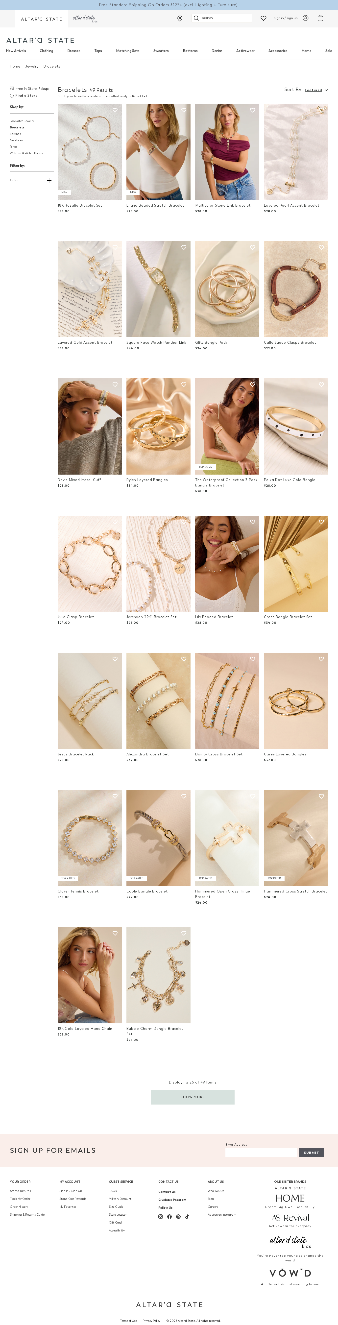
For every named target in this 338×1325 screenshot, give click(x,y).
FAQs (113, 1191)
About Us (216, 1181)
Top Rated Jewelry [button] (22, 121)
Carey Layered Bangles (285, 754)
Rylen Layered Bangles (147, 480)
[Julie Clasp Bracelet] (90, 564)
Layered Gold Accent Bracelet (85, 342)
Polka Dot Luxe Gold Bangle (289, 480)
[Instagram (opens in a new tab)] (161, 1216)
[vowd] (290, 1272)
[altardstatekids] (85, 19)
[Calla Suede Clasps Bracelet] (296, 289)
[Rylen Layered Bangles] (158, 426)
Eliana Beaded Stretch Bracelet (155, 205)
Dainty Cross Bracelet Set (219, 754)
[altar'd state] (40, 40)
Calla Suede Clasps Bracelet (290, 342)
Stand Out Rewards (72, 1199)
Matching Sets (128, 51)
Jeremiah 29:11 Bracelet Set (151, 617)
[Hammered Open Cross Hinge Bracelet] (227, 838)
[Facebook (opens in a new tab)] (169, 1216)
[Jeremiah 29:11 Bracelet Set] (158, 564)
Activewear (245, 51)
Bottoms (190, 51)
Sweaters (161, 51)
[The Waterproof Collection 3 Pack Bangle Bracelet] (227, 426)
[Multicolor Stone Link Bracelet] (227, 152)
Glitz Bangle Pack (211, 342)
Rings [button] (13, 146)
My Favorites (67, 1206)
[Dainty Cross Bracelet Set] (227, 701)
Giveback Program (172, 1200)
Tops (98, 51)
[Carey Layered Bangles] (296, 701)
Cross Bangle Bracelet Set (288, 617)
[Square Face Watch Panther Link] (158, 289)
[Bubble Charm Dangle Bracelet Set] (158, 975)
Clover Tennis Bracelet (78, 891)
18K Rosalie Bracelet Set (80, 205)
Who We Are (216, 1191)
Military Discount (120, 1199)
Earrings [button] (15, 134)
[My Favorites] (263, 18)
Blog (211, 1199)
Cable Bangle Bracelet (147, 891)
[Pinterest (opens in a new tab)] (178, 1216)
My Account (69, 1181)
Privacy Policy (151, 1321)
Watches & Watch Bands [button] (26, 153)
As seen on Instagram (222, 1214)
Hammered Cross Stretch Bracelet (295, 891)
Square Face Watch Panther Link (156, 342)
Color (14, 180)
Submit (311, 1153)
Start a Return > (20, 1191)
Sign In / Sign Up (70, 1191)
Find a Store (26, 96)
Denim (217, 51)
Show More (193, 1097)
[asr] (290, 1217)
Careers (213, 1206)
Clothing (46, 51)
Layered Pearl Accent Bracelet (291, 205)
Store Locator (117, 1214)
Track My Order (20, 1199)
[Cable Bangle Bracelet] (158, 838)
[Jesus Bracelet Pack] (90, 701)
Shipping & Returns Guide (27, 1214)
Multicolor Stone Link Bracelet (223, 205)
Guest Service (121, 1181)
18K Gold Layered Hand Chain (85, 1029)
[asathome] (290, 1194)
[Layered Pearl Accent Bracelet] (296, 152)
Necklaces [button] (16, 140)
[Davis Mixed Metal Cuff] (90, 426)
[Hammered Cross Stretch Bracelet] (296, 838)
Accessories (278, 51)
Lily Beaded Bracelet (214, 617)
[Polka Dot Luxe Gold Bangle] (296, 426)
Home (307, 51)
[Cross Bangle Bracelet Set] (296, 564)
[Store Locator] (180, 19)
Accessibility (117, 1230)
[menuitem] (16, 51)
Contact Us (168, 1181)
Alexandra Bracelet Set (147, 754)
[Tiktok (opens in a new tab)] (187, 1216)
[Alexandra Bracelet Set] (158, 701)
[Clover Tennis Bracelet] (90, 838)
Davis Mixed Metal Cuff (79, 480)
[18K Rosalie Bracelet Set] (90, 152)
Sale (328, 51)
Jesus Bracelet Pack (76, 754)
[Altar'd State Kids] (290, 1241)
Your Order (20, 1181)
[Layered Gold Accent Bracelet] (90, 289)
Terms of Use (128, 1321)
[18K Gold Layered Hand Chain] (90, 975)
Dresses (73, 51)
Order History (19, 1206)
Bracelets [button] (17, 127)
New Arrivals (16, 51)
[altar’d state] (41, 18)
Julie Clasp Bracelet (76, 617)
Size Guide (116, 1206)
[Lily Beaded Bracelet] (227, 564)
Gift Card (115, 1222)
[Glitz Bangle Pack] (227, 289)
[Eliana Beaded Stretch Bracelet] (158, 152)
